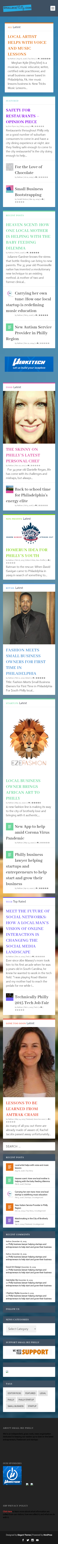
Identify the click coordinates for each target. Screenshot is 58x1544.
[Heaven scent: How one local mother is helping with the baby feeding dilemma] (9, 1180)
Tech (27, 956)
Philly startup (26, 1399)
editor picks (14, 1393)
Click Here (7, 1511)
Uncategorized (37, 1197)
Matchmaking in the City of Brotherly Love (31, 1220)
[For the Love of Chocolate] (9, 167)
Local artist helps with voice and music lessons (32, 1166)
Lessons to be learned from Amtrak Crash (22, 1109)
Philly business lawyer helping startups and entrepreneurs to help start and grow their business (29, 1245)
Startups (28, 1184)
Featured (29, 1119)
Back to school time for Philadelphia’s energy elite (28, 495)
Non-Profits (40, 560)
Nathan (13, 58)
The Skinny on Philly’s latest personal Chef (23, 455)
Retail (28, 678)
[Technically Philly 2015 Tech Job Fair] (9, 997)
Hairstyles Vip (12, 1280)
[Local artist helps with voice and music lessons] (9, 1167)
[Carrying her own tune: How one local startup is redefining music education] (9, 293)
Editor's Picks (30, 560)
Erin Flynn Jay (13, 126)
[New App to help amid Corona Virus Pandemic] (9, 826)
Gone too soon (39, 1119)
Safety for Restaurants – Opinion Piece (23, 116)
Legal (43, 1393)
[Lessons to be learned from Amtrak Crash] (29, 1062)
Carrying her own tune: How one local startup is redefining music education (31, 1193)
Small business (15, 1406)
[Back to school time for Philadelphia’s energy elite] (9, 489)
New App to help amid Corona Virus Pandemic (28, 832)
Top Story (31, 58)
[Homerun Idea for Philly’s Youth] (29, 533)
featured (30, 1393)
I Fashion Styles (13, 1293)
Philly (11, 1399)
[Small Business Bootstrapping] (9, 189)
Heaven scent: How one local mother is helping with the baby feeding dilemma (28, 236)
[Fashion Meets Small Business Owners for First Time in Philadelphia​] (29, 618)
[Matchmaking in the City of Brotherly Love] (9, 1220)
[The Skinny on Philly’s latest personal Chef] (29, 417)
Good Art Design (13, 1267)
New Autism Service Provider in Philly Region (29, 333)
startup (32, 1406)
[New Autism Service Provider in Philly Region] (9, 327)
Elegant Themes (24, 1535)
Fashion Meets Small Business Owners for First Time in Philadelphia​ (26, 662)
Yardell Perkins (22, 199)
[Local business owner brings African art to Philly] (29, 741)
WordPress (47, 1535)
